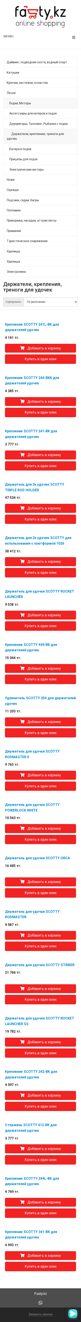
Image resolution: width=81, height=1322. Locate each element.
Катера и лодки (19, 149)
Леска (11, 93)
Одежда (13, 190)
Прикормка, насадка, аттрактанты (31, 220)
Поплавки (14, 210)
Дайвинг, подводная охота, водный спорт (37, 62)
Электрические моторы (25, 169)
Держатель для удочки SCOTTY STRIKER (40, 965)
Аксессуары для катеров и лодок (32, 113)
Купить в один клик (41, 359)
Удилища (13, 251)
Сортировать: (14, 301)
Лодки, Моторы (20, 103)
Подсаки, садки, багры (23, 200)
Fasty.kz (40, 1293)
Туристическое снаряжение (27, 241)
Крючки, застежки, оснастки (27, 82)
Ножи (10, 179)
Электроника (16, 271)
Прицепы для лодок (22, 159)
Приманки (14, 231)
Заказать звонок (41, 1314)
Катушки (13, 72)
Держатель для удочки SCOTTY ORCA (37, 858)
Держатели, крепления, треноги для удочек (35, 136)
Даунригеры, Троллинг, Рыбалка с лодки (37, 123)
